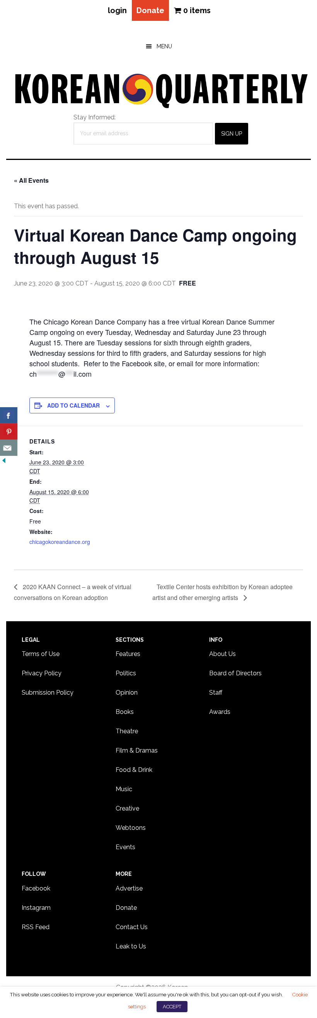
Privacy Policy (41, 673)
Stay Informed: (94, 117)
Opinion (127, 692)
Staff (215, 692)
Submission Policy (47, 692)
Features (128, 654)
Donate (150, 10)
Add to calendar (73, 405)
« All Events (31, 180)
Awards (219, 711)
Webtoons (131, 827)
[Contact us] (8, 448)
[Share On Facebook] (8, 415)
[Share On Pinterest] (8, 431)
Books (125, 711)
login (117, 10)
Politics (126, 673)
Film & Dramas (137, 750)
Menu (164, 46)
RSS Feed (35, 927)
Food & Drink (134, 769)
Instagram (36, 907)
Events (125, 847)
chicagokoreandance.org (59, 542)
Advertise (129, 888)
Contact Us (132, 927)
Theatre (127, 731)
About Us (222, 654)
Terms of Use (41, 654)
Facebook (36, 888)
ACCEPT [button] (172, 1007)
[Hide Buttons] (4, 460)
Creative (127, 808)
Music (124, 789)
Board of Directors (235, 673)
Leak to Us (131, 946)
